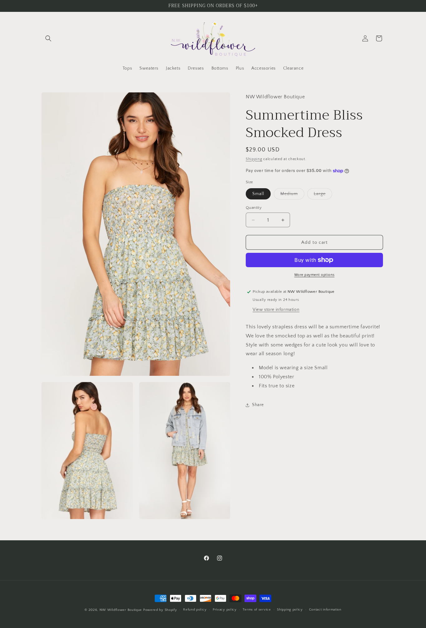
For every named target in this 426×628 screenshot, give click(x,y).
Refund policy (194, 609)
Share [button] (258, 404)
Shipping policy (290, 609)
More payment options (314, 275)
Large (323, 195)
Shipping (254, 159)
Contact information (325, 609)
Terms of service (257, 609)
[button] (48, 38)
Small (258, 193)
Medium (292, 195)
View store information (276, 309)
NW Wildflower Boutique (120, 610)
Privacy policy (225, 609)
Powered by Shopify (160, 610)
